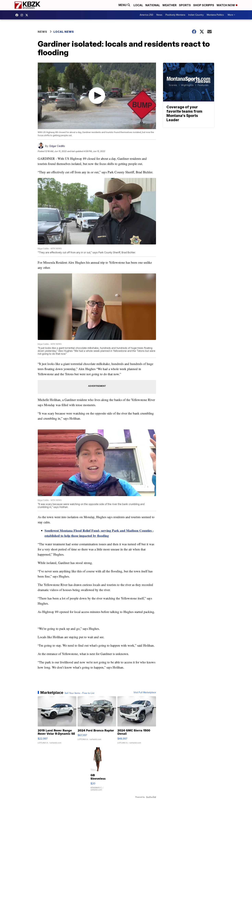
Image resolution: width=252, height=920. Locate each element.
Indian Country (196, 15)
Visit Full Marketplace (145, 692)
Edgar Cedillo (57, 146)
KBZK (27, 15)
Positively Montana (175, 15)
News (159, 15)
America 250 (146, 15)
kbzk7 (17, 15)
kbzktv (23, 15)
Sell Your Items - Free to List (79, 693)
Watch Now (226, 5)
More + (231, 15)
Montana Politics (215, 15)
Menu (122, 5)
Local (138, 5)
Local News (63, 31)
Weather (169, 5)
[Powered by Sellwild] (151, 797)
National (152, 5)
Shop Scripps (203, 5)
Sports (185, 5)
